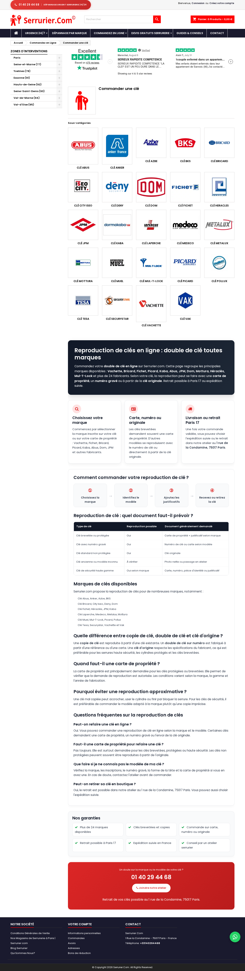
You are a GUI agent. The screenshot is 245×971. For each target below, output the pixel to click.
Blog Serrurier (19, 948)
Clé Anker (117, 168)
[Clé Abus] (83, 146)
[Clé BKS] (185, 143)
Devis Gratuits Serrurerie (150, 33)
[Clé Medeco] (185, 225)
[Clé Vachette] (151, 303)
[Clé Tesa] (83, 300)
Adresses (74, 948)
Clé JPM (83, 243)
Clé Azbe (151, 161)
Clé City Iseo (83, 205)
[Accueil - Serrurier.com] (16, 33)
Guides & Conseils (189, 33)
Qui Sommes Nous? (23, 953)
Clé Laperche (151, 243)
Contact (217, 33)
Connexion (198, 3)
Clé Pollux (219, 281)
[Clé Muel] (117, 263)
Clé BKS (185, 161)
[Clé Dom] (151, 187)
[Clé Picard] (185, 263)
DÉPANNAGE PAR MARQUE (69, 33)
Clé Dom (151, 205)
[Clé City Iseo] (83, 187)
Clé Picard (185, 281)
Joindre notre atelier (152, 888)
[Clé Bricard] (219, 143)
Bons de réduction (79, 953)
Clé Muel (117, 281)
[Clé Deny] (117, 187)
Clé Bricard (219, 161)
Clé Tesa (83, 319)
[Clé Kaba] (117, 225)
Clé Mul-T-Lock (151, 281)
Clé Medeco (185, 243)
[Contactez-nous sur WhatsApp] (235, 937)
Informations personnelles (84, 933)
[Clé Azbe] (151, 143)
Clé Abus (83, 168)
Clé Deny (117, 205)
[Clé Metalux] (219, 225)
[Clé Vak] (185, 300)
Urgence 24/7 (35, 33)
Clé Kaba (117, 243)
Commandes (76, 938)
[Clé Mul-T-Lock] (151, 263)
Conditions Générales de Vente (30, 933)
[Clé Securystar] (117, 300)
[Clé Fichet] (185, 187)
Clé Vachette (151, 325)
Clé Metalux (219, 243)
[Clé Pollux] (219, 263)
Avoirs (72, 943)
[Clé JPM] (83, 225)
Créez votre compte (221, 3)
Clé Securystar (117, 319)
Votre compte (80, 924)
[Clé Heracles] (219, 187)
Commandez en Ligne (109, 33)
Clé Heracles (219, 205)
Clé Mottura (83, 281)
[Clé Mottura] (83, 263)
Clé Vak (185, 319)
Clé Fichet (185, 205)
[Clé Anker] (117, 146)
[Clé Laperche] (151, 225)
